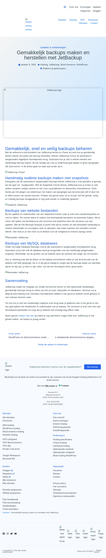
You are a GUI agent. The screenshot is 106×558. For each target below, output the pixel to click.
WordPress (82, 64)
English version (97, 551)
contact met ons (26, 316)
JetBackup (54, 64)
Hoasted (6, 512)
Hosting (44, 64)
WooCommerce (67, 64)
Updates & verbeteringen (53, 47)
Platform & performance (54, 68)
